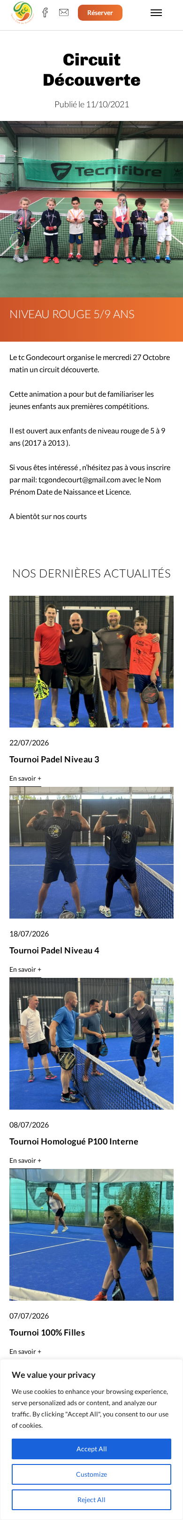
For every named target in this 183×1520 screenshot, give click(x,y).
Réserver (100, 12)
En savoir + (25, 778)
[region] (91, 1439)
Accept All (91, 1449)
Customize (91, 1474)
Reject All (91, 1500)
